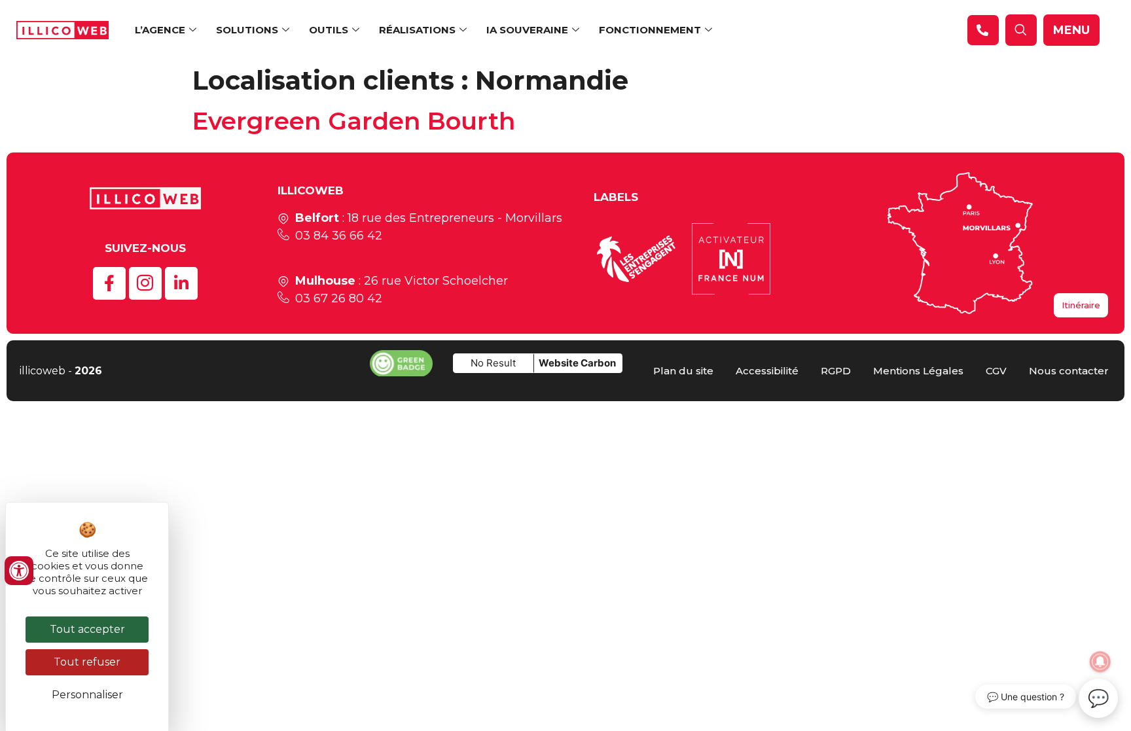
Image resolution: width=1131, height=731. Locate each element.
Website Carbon (577, 363)
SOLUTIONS (247, 30)
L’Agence (160, 30)
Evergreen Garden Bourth (354, 120)
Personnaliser (87, 694)
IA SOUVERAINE (527, 30)
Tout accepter (87, 629)
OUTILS (328, 30)
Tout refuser (87, 662)
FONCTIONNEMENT (650, 30)
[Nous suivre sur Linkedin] (181, 283)
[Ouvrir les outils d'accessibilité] (19, 570)
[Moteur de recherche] (983, 30)
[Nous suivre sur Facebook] (109, 283)
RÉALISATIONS (417, 30)
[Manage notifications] (1100, 661)
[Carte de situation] (960, 243)
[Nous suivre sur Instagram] (145, 283)
